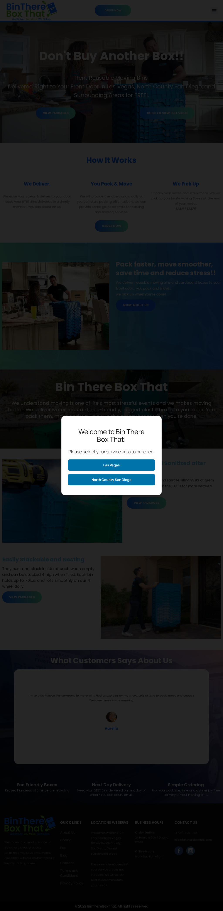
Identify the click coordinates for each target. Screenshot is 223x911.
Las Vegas (111, 465)
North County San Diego (111, 479)
